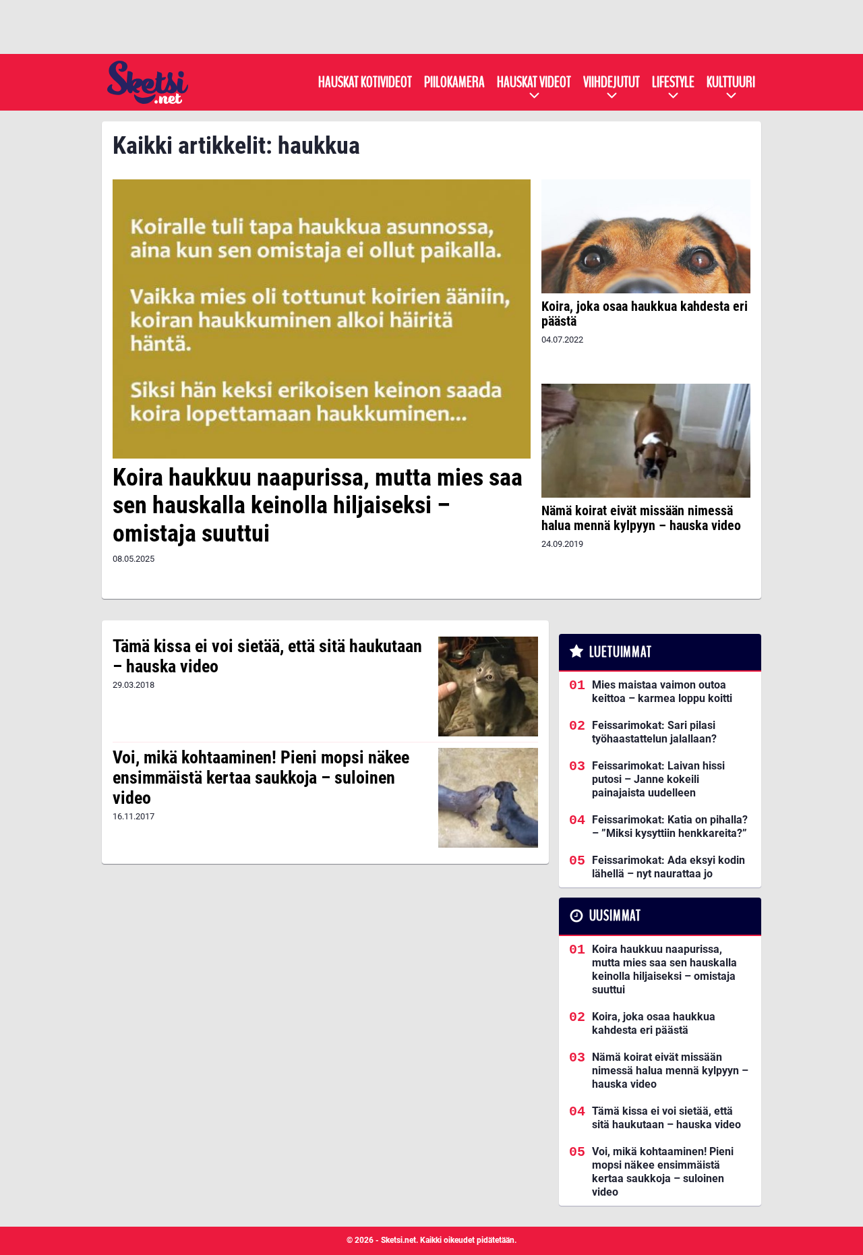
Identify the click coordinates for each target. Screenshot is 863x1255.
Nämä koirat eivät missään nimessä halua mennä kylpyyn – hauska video (641, 517)
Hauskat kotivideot (365, 82)
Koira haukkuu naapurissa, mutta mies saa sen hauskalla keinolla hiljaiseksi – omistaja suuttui (318, 505)
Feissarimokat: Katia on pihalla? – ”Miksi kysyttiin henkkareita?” (670, 826)
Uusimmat (615, 916)
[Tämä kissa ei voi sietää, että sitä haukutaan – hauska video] (488, 686)
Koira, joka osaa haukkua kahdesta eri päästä (644, 313)
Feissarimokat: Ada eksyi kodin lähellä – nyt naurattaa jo (668, 867)
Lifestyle (673, 82)
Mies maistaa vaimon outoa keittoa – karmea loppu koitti (662, 691)
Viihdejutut (611, 82)
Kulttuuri (731, 82)
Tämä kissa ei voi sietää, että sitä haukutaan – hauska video (267, 656)
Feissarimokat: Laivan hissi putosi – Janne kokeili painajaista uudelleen (658, 779)
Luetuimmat (620, 652)
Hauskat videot (534, 82)
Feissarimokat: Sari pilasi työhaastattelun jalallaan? (654, 732)
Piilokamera (454, 82)
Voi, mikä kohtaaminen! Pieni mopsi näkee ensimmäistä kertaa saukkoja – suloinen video (261, 777)
